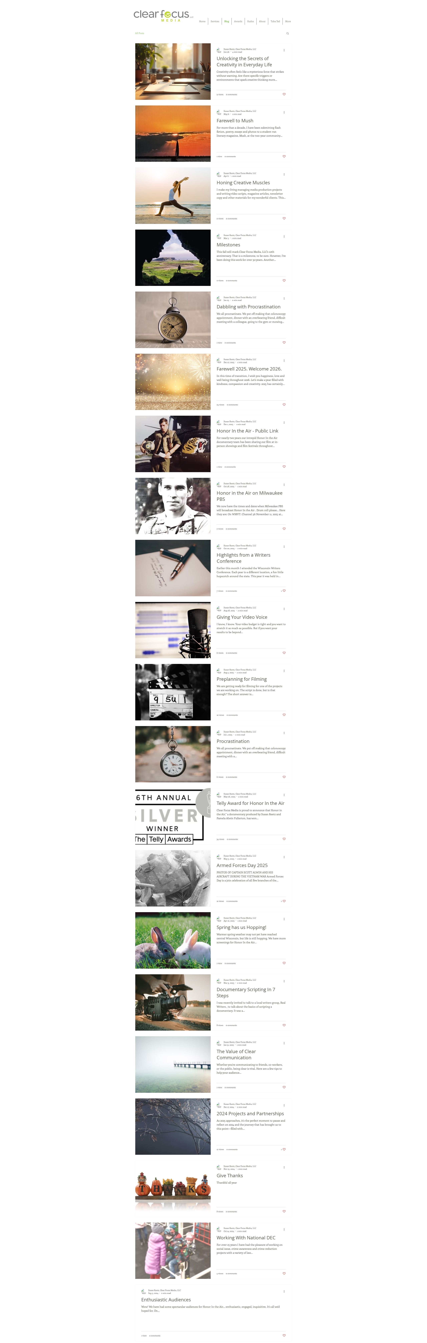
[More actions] (285, 50)
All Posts (139, 33)
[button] (287, 33)
